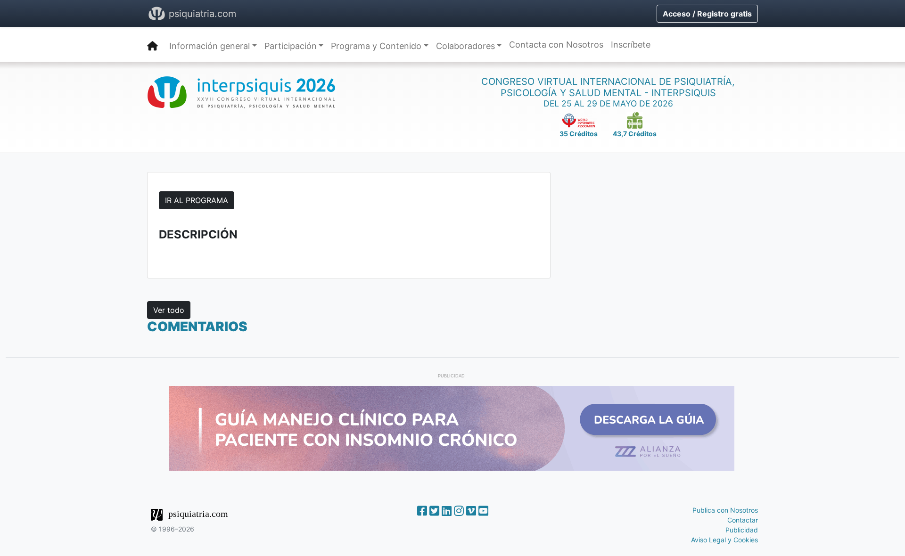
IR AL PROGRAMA (196, 200)
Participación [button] (290, 46)
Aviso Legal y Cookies (724, 540)
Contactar (742, 520)
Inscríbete (630, 44)
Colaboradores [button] (465, 46)
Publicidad (741, 530)
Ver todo (168, 310)
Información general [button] (209, 46)
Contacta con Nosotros (556, 44)
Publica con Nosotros (725, 510)
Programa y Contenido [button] (376, 46)
